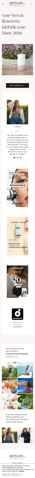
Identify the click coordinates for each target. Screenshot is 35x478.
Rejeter (15, 475)
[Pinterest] (20, 157)
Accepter (6, 475)
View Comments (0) (16, 85)
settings (21, 471)
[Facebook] (14, 157)
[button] (3, 4)
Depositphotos (17, 327)
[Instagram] (17, 157)
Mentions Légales (17, 463)
